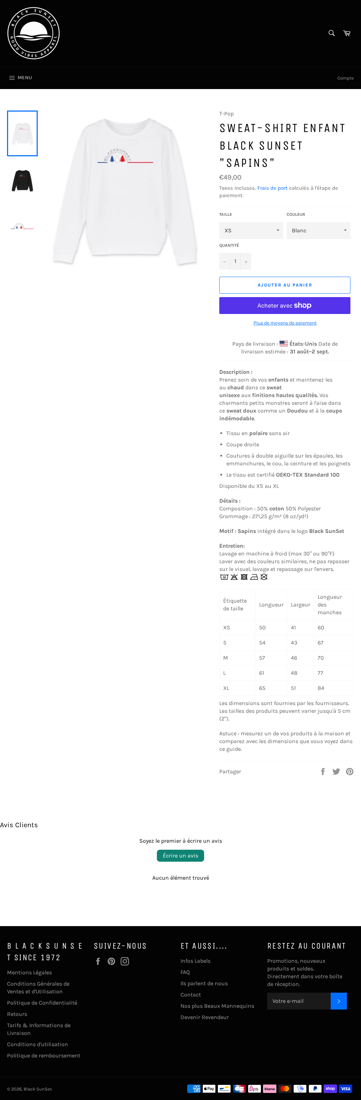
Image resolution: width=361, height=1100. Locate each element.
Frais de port (272, 188)
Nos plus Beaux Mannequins (217, 1005)
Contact (190, 994)
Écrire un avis (180, 855)
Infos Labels (195, 960)
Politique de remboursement (43, 1055)
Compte (345, 78)
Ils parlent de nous (204, 983)
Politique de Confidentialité (42, 1002)
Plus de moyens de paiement (285, 323)
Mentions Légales (29, 972)
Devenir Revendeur (204, 1017)
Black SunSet (38, 1089)
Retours (17, 1014)
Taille (225, 214)
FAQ (185, 972)
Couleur (296, 214)
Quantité (229, 245)
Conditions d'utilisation (37, 1044)
